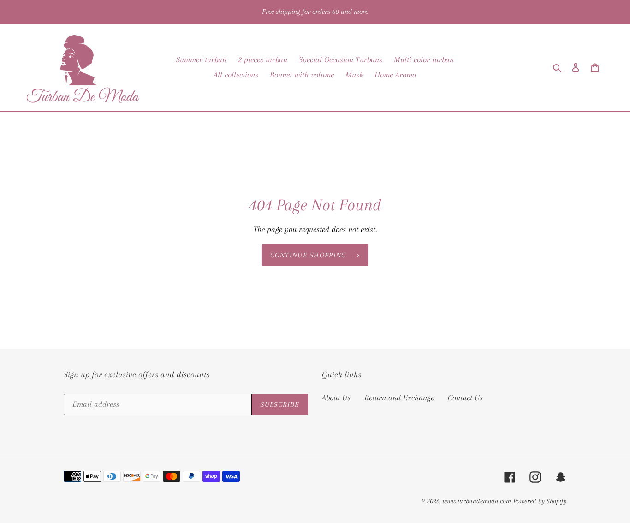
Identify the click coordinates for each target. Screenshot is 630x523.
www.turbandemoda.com (476, 501)
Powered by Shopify (539, 501)
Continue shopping (308, 255)
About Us (336, 397)
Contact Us (465, 397)
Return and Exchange (399, 397)
